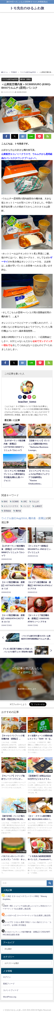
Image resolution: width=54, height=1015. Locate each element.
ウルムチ (35, 501)
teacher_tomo (27, 401)
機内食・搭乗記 (25, 79)
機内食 (18, 511)
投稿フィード (9, 984)
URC (25, 501)
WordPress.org (9, 997)
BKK (5, 501)
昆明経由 (7, 511)
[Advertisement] (27, 42)
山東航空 (38, 506)
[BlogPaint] (27, 178)
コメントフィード (11, 990)
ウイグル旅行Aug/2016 (10, 79)
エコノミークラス (11, 506)
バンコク (26, 506)
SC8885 (15, 501)
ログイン (7, 977)
